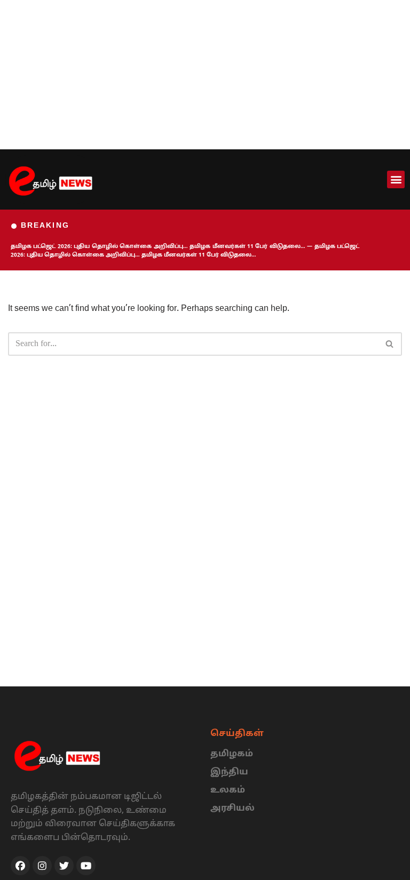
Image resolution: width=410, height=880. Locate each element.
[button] (396, 179)
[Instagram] (42, 865)
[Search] (390, 344)
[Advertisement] (205, 74)
